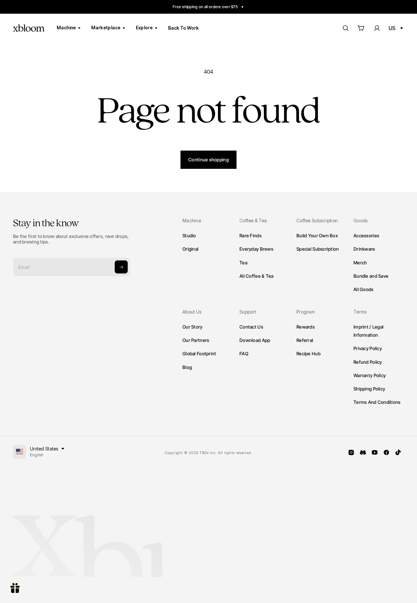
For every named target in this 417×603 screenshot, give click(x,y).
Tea (243, 262)
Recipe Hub (308, 354)
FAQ (243, 354)
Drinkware (364, 249)
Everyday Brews (256, 249)
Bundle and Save (370, 275)
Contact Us (251, 327)
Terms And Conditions (377, 402)
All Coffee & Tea (256, 275)
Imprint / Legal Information (368, 331)
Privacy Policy (367, 348)
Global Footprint (199, 354)
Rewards (305, 327)
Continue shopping (208, 159)
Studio (189, 235)
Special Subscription (317, 249)
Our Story (192, 327)
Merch (360, 262)
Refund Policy (367, 362)
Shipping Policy (369, 388)
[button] (361, 28)
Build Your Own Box (317, 235)
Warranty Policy (369, 375)
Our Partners (195, 340)
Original (190, 249)
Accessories (366, 235)
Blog (187, 367)
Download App (254, 340)
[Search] (345, 28)
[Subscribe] (121, 266)
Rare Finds (250, 235)
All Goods (363, 289)
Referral (304, 340)
